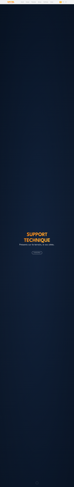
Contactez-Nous (37, 252)
